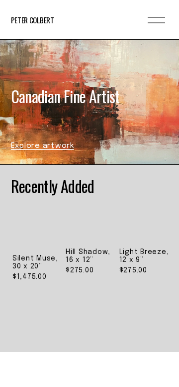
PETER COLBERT (32, 19)
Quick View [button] (37, 226)
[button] (151, 216)
